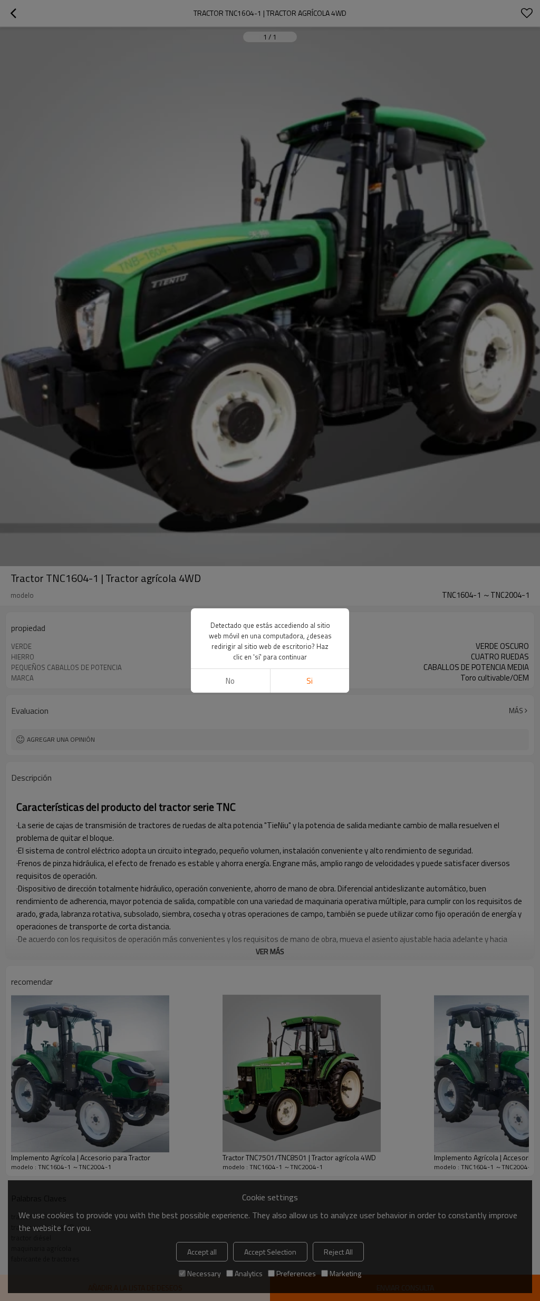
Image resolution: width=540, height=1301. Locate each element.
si (309, 681)
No (230, 681)
